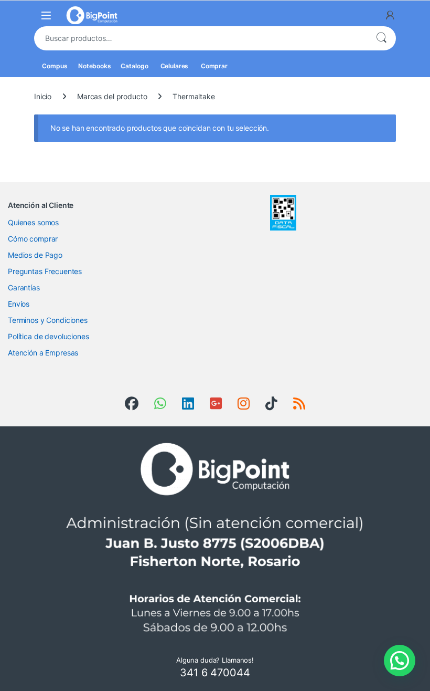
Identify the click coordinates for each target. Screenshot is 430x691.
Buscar (381, 38)
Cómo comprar (33, 238)
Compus (53, 66)
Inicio (42, 96)
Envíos (18, 303)
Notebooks (94, 66)
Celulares (174, 66)
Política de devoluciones (48, 336)
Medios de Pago (35, 254)
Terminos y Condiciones (48, 320)
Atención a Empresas (43, 352)
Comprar (213, 66)
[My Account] (390, 15)
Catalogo (134, 66)
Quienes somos (33, 222)
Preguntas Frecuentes (45, 271)
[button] (399, 660)
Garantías (24, 287)
